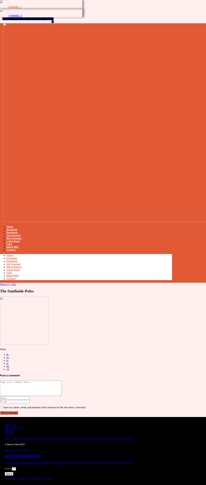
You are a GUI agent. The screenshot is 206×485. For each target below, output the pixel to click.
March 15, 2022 (8, 284)
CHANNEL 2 (15, 15)
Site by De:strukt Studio (17, 450)
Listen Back (13, 270)
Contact (10, 250)
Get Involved (13, 264)
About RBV (12, 275)
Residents (12, 261)
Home (9, 255)
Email (8, 468)
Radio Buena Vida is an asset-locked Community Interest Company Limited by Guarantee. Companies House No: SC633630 (68, 438)
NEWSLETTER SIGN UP (23, 456)
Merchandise (14, 267)
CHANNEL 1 (15, 7)
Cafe (9, 272)
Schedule (11, 258)
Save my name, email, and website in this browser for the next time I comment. (44, 407)
